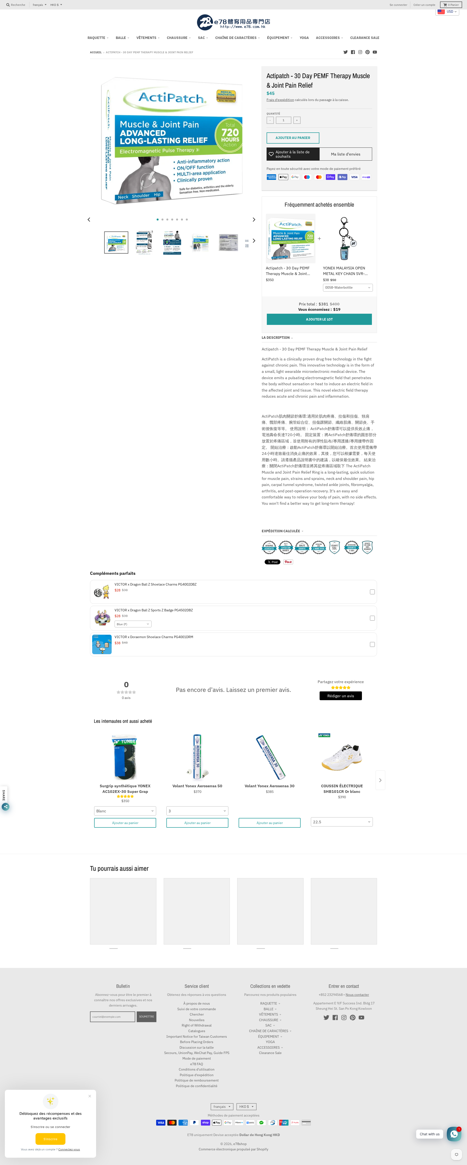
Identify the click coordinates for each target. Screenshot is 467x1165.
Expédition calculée (281, 531)
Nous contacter (357, 994)
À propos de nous (196, 1003)
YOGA (270, 1042)
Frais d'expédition (280, 100)
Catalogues (196, 1031)
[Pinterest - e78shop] (367, 52)
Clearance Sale (270, 1053)
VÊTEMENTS (268, 1014)
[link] (291, 239)
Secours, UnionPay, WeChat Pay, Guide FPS (196, 1053)
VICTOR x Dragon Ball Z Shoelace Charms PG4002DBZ (156, 584)
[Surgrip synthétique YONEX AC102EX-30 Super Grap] (125, 757)
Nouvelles (197, 1020)
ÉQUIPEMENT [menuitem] (278, 38)
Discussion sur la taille (197, 1047)
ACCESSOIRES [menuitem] (328, 38)
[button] (233, 592)
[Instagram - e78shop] (360, 52)
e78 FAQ (196, 1064)
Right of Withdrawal (197, 1025)
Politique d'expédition (197, 1075)
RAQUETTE (268, 1003)
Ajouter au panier (125, 823)
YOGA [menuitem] (304, 38)
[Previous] (89, 219)
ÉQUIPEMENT (268, 1036)
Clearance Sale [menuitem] (364, 38)
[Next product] (380, 780)
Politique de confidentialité (196, 1086)
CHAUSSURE (268, 1020)
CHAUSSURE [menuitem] (177, 38)
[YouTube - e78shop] (375, 52)
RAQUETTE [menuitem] (96, 38)
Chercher (197, 1014)
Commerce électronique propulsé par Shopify (233, 1149)
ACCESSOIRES (268, 1047)
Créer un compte (424, 5)
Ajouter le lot (319, 319)
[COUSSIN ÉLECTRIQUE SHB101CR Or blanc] (342, 757)
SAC (268, 1025)
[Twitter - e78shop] (345, 52)
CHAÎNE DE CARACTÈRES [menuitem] (236, 38)
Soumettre (146, 1016)
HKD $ (54, 5)
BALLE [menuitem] (121, 38)
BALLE (268, 1009)
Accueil (96, 52)
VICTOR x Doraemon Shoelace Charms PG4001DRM (154, 637)
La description (276, 337)
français (38, 5)
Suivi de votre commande (196, 1009)
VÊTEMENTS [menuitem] (146, 38)
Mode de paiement (196, 1058)
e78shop (240, 1144)
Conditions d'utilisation (197, 1069)
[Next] (254, 219)
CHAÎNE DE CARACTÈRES (268, 1031)
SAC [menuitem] (201, 38)
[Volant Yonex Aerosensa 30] (270, 757)
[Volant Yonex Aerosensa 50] (197, 757)
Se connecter (398, 5)
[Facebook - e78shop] (353, 52)
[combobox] (348, 288)
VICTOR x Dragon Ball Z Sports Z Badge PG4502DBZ (154, 610)
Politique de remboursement (197, 1080)
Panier (453, 5)
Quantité (273, 113)
